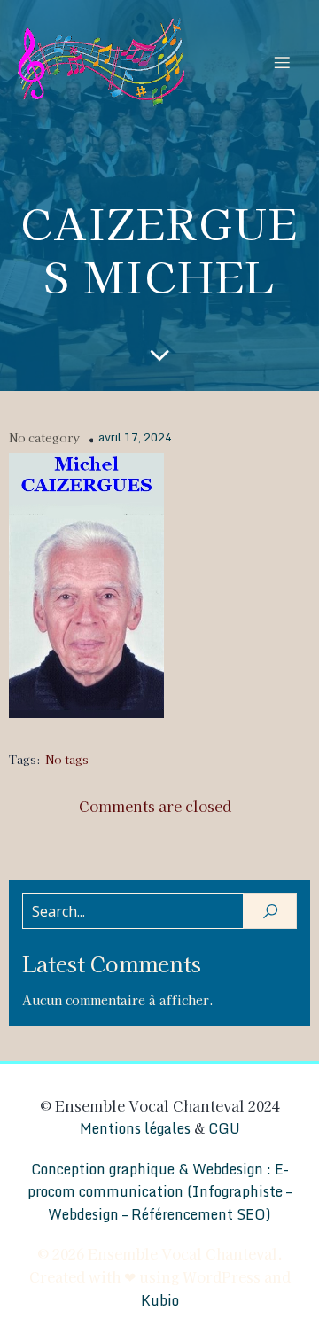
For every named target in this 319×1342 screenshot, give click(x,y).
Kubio (160, 1300)
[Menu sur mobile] (281, 62)
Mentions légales (135, 1128)
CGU (224, 1128)
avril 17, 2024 (135, 438)
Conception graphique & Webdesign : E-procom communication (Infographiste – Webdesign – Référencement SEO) (159, 1192)
